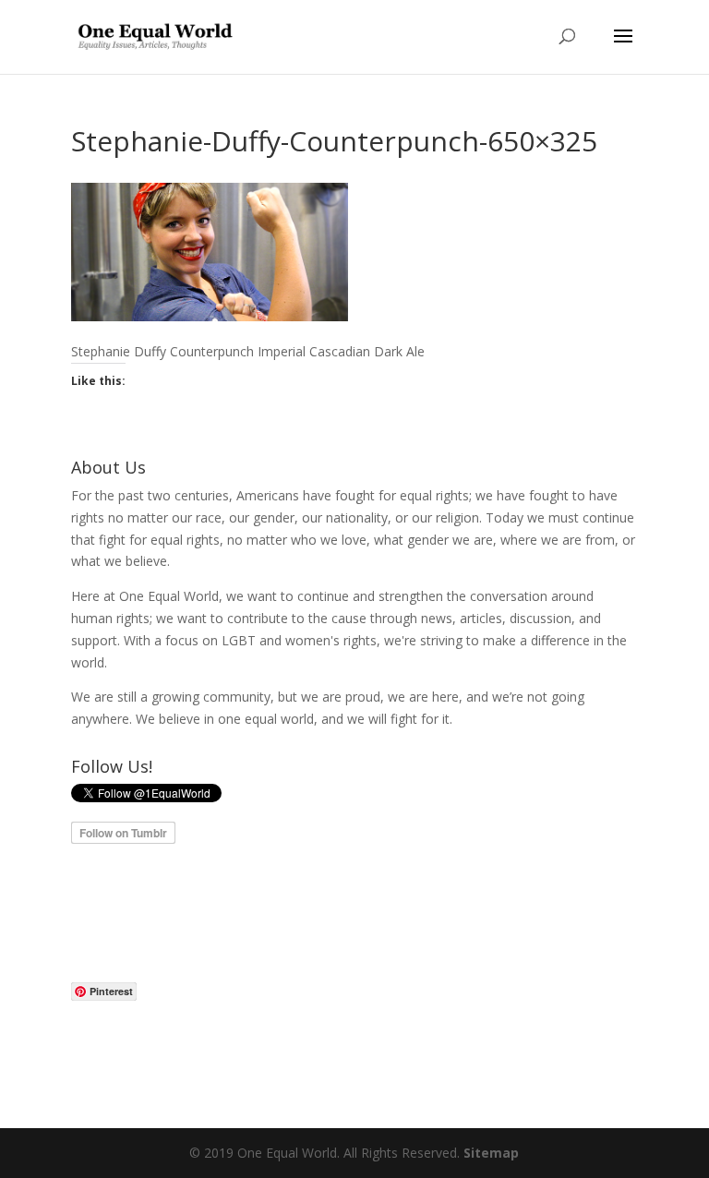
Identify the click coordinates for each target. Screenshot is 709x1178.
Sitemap (491, 1152)
